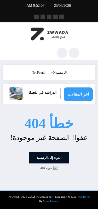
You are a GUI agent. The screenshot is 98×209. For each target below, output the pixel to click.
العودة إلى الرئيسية (49, 158)
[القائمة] (88, 52)
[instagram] (43, 17)
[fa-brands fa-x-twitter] (55, 17)
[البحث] (74, 53)
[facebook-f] (61, 17)
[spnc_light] (62, 53)
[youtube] (36, 17)
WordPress (83, 196)
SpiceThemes (51, 201)
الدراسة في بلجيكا (43, 92)
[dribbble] (49, 17)
